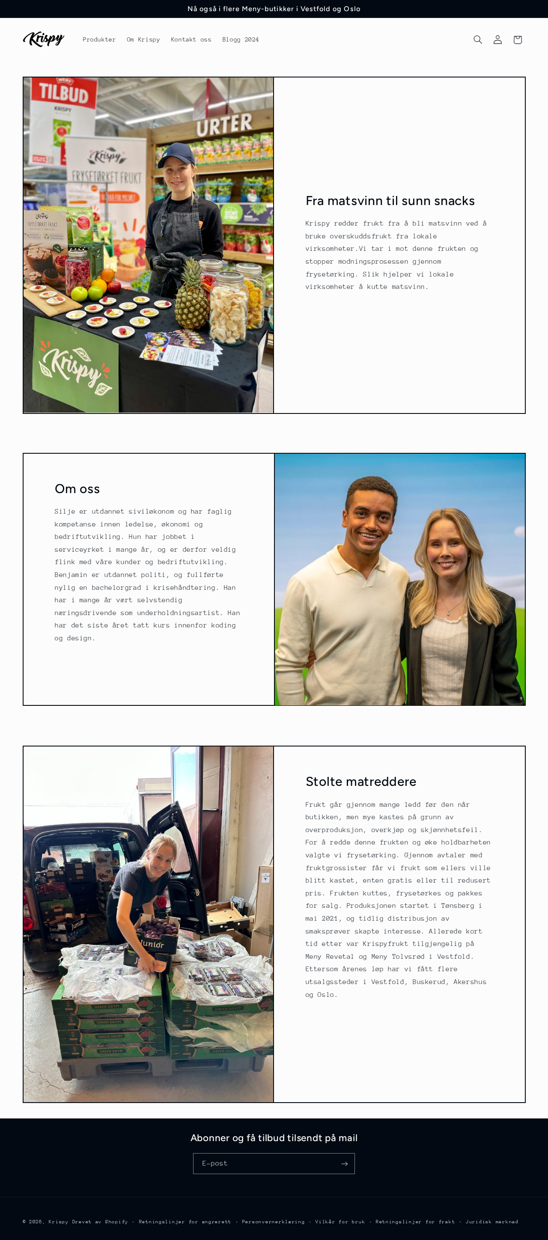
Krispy (58, 1222)
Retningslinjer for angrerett (185, 1222)
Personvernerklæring (273, 1222)
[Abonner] (344, 1163)
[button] (478, 40)
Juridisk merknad (492, 1222)
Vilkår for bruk (340, 1222)
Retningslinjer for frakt (416, 1222)
